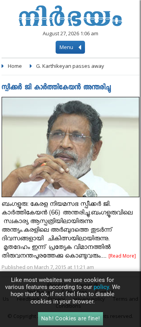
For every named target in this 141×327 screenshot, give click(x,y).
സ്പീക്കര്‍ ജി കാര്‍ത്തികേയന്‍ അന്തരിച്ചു (56, 88)
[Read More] (122, 256)
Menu (67, 47)
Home (15, 65)
